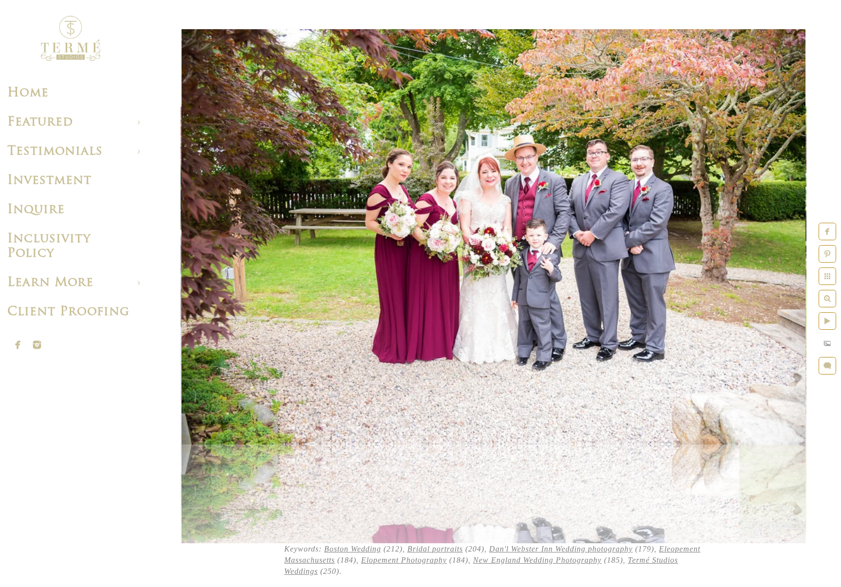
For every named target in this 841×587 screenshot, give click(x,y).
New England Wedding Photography (537, 560)
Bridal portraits (435, 549)
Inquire (36, 210)
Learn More (50, 283)
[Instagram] (37, 345)
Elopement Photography (404, 560)
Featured (40, 122)
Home (28, 93)
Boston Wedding (352, 549)
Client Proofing (68, 312)
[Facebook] (18, 345)
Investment (49, 181)
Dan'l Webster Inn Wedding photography (561, 549)
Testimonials (55, 151)
